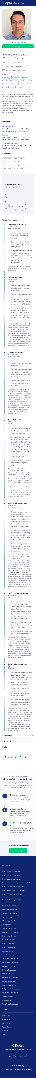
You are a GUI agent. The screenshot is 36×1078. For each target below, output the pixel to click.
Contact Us (6, 1019)
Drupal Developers (8, 940)
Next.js (12, 87)
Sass (13, 84)
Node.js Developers (9, 970)
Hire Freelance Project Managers (13, 886)
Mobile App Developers (10, 921)
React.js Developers (9, 985)
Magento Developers (9, 966)
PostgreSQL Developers (10, 977)
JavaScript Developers (10, 959)
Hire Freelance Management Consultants (16, 883)
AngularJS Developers (10, 932)
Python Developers (9, 981)
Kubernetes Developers (10, 962)
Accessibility (28, 1069)
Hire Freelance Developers (11, 871)
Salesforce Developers (10, 993)
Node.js (20, 87)
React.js (23, 81)
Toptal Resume (7, 1027)
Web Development (25, 77)
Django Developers (9, 936)
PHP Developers (8, 974)
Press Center (6, 1023)
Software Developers (9, 913)
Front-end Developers (10, 909)
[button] (18, 220)
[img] (12, 58)
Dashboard (6, 81)
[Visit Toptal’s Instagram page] (26, 1056)
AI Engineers (6, 925)
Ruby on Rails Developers (11, 989)
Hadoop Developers (9, 947)
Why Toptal (6, 1015)
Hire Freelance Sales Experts (12, 894)
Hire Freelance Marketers (11, 879)
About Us (5, 1034)
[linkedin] (24, 757)
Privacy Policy (8, 1069)
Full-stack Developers (9, 906)
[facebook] (20, 757)
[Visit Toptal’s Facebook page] (21, 1056)
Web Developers (8, 917)
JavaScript (6, 84)
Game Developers (8, 943)
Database (15, 81)
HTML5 (6, 87)
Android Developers (9, 928)
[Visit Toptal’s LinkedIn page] (10, 1056)
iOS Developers (7, 951)
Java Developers (8, 955)
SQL (29, 81)
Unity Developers (8, 1000)
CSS (28, 84)
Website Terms (18, 1069)
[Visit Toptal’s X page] (15, 1056)
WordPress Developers (10, 1004)
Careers (5, 1031)
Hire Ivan (18, 46)
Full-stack (6, 77)
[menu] (33, 3)
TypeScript (21, 84)
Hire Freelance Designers (11, 875)
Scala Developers (8, 996)
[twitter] (15, 757)
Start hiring (18, 851)
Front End (14, 77)
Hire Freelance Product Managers (13, 890)
